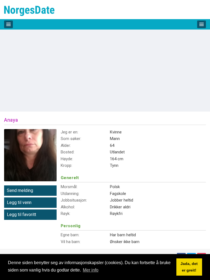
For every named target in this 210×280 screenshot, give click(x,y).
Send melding (20, 190)
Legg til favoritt (21, 214)
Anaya (11, 120)
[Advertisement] (105, 70)
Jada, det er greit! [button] (189, 266)
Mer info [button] (90, 270)
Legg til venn (19, 202)
